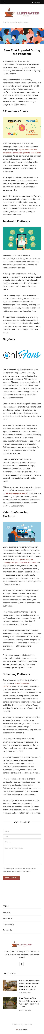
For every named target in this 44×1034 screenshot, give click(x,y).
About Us (6, 913)
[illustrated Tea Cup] (22, 12)
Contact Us (7, 930)
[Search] (32, 2)
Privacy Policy (8, 924)
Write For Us (8, 918)
